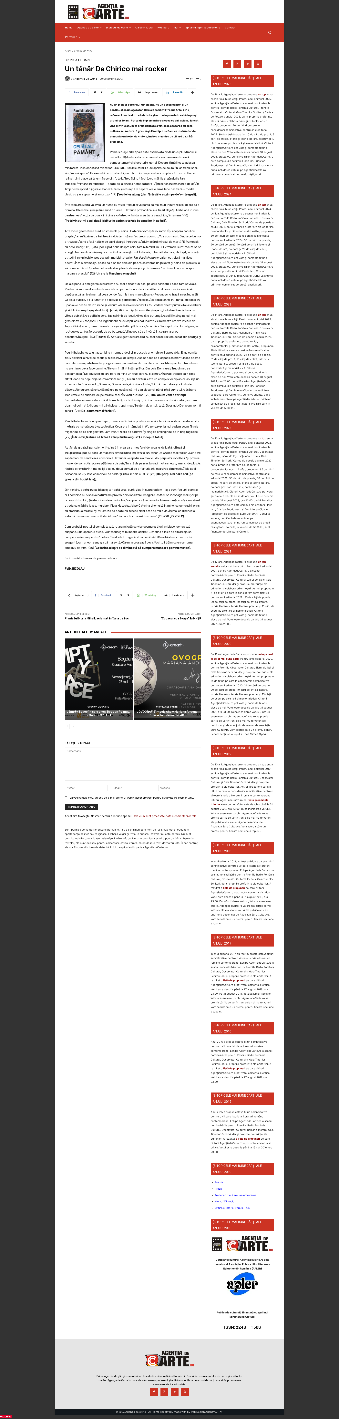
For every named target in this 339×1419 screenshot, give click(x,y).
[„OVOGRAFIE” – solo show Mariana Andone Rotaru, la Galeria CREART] (167, 679)
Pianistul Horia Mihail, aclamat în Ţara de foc (97, 618)
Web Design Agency (203, 1411)
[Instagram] (237, 64)
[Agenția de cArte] (68, 78)
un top (262, 94)
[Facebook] (227, 64)
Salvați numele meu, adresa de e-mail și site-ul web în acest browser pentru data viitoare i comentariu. (132, 797)
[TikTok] (248, 64)
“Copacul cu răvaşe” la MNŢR (180, 618)
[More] (192, 92)
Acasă (68, 51)
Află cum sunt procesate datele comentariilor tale (165, 816)
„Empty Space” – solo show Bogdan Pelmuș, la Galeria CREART (98, 713)
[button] (269, 32)
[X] (258, 64)
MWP (220, 1411)
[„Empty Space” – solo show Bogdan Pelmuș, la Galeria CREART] (99, 679)
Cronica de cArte (83, 51)
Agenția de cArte (86, 79)
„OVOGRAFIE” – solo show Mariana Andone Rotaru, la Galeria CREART (167, 713)
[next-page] (73, 726)
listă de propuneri (233, 887)
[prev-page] (67, 726)
